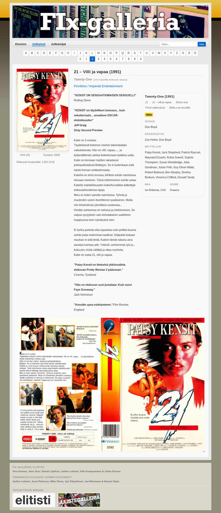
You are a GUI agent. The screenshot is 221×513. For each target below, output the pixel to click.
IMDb (149, 114)
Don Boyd (151, 126)
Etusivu (20, 44)
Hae (201, 44)
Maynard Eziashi (155, 157)
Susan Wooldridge (170, 162)
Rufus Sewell (175, 157)
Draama (174, 189)
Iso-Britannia (152, 189)
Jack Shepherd (171, 152)
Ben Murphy (172, 172)
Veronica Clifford (166, 177)
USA (163, 189)
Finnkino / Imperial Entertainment (98, 86)
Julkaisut (38, 44)
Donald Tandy (186, 177)
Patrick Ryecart (190, 152)
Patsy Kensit (152, 152)
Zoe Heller (151, 139)
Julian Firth (165, 167)
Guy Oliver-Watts (183, 167)
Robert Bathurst (154, 172)
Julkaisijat (58, 44)
